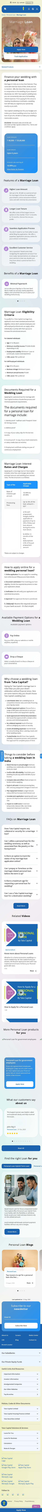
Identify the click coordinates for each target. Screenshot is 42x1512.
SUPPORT (22, 2)
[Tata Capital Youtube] (18, 1494)
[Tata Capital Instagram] (13, 1494)
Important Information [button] (12, 1374)
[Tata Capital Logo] (8, 1459)
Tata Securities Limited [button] (12, 1419)
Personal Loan (11, 15)
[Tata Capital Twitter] (8, 1494)
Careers (18, 1335)
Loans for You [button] (9, 1433)
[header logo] (10, 9)
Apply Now (21, 49)
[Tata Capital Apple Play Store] (26, 1466)
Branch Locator (7, 1345)
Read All (21, 1148)
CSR (3, 1340)
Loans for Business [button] (10, 1438)
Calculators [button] (8, 1443)
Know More (12, 1232)
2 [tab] (19, 301)
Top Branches (8, 1394)
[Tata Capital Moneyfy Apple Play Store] (26, 1482)
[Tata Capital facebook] (3, 1494)
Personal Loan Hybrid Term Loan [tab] (16, 1166)
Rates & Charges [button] (9, 1448)
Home (3, 15)
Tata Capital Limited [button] (11, 1409)
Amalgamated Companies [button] (13, 1384)
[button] (5, 9)
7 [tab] (25, 1141)
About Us (5, 1335)
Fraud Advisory (29, 1501)
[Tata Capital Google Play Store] (9, 1466)
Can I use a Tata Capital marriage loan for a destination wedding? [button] (18, 894)
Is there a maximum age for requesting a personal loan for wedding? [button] (17, 883)
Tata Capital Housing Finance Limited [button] (17, 1414)
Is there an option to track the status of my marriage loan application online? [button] (17, 858)
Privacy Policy (18, 1501)
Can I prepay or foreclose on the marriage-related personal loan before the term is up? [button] (18, 871)
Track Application (21, 56)
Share (32, 971)
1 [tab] (17, 301)
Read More (21, 906)
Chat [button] (35, 1506)
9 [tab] (29, 1141)
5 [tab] (21, 1141)
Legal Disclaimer (7, 1501)
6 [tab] (23, 1141)
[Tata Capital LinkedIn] (23, 1494)
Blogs (14, 2)
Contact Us (32, 1340)
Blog (16, 1340)
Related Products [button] (7, 67)
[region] (21, 515)
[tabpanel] (21, 1122)
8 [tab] (27, 1141)
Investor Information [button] (11, 1379)
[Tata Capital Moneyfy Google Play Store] (9, 1482)
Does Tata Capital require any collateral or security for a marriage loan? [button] (19, 831)
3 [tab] (22, 301)
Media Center (33, 1335)
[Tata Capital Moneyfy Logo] (8, 1475)
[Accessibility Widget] (4, 1503)
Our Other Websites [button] (10, 1389)
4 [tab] (24, 301)
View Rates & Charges (15, 169)
